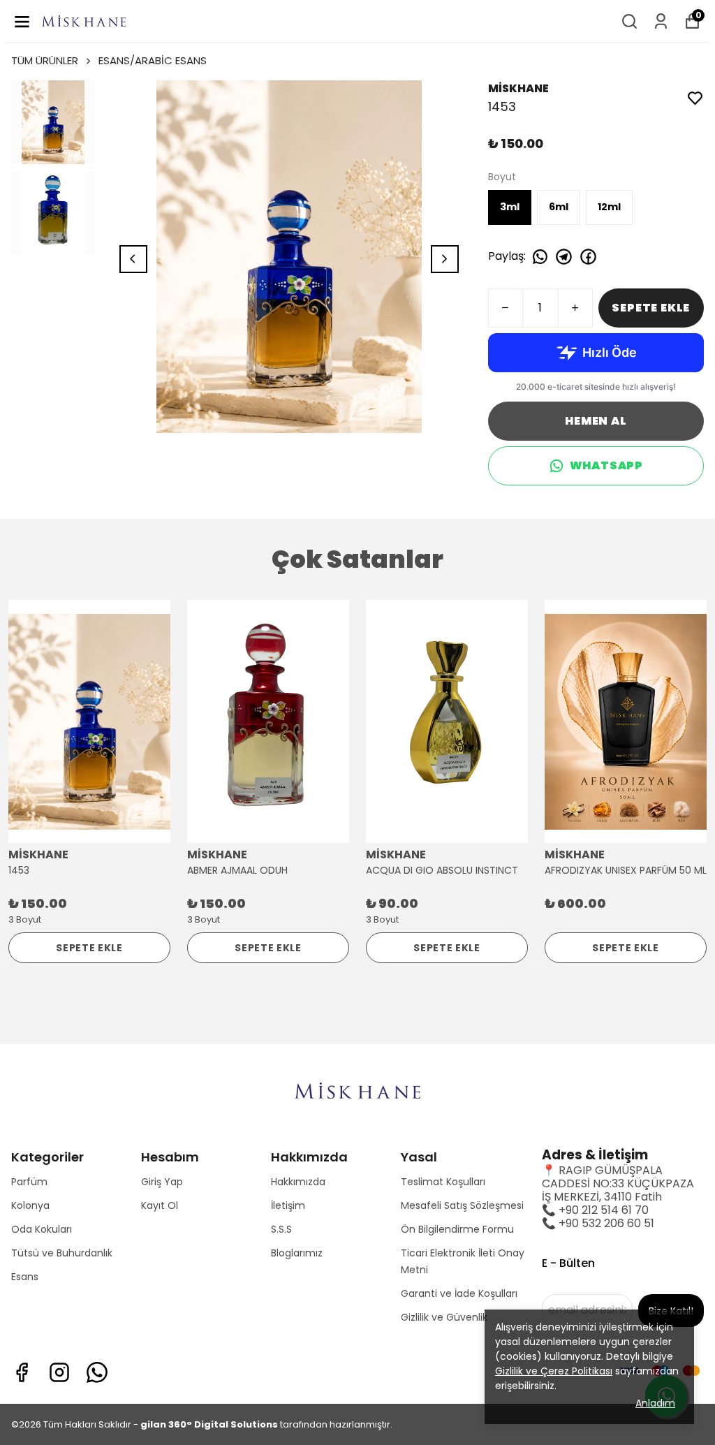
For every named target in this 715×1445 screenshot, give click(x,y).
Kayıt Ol (159, 1205)
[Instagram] (59, 1372)
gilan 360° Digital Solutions (209, 1424)
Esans (24, 1277)
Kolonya (30, 1205)
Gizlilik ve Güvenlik (444, 1317)
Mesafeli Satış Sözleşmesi (462, 1205)
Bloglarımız (297, 1253)
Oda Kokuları (41, 1229)
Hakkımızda (298, 1182)
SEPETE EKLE (651, 308)
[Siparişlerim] (661, 21)
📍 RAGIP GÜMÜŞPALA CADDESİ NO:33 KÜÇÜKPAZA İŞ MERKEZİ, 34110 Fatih (618, 1183)
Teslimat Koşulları (443, 1182)
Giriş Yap (162, 1182)
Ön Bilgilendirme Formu (457, 1229)
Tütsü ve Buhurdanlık (61, 1253)
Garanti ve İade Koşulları (459, 1293)
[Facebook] (21, 1372)
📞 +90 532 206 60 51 (598, 1223)
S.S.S (281, 1229)
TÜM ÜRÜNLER (44, 60)
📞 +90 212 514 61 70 (595, 1210)
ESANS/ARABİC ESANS (152, 60)
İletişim (288, 1205)
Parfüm (29, 1182)
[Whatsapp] (97, 1372)
